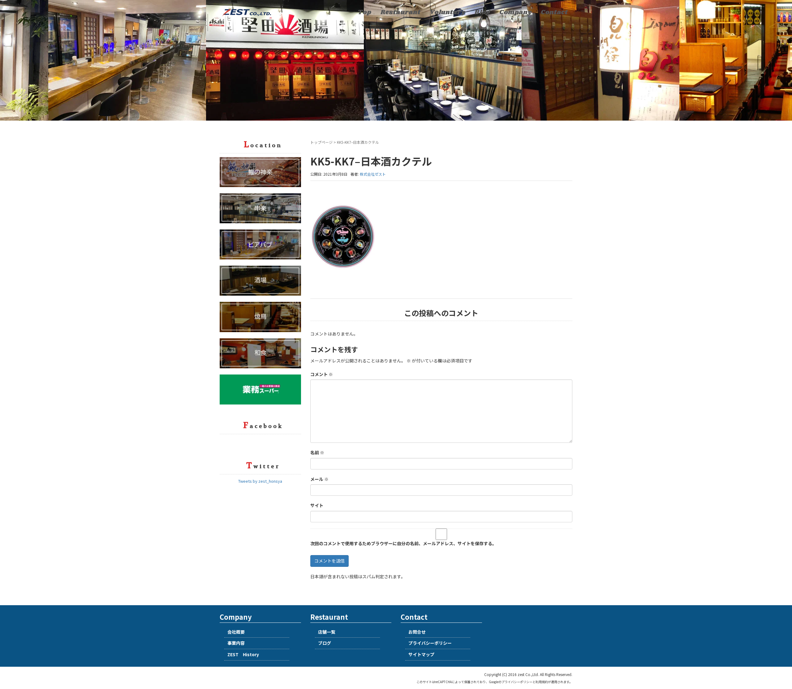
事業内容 (236, 643)
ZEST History (243, 654)
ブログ (324, 643)
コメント (321, 374)
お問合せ (417, 632)
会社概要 (236, 632)
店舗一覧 (326, 632)
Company (515, 12)
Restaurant (400, 12)
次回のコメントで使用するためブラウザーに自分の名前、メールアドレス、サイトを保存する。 (403, 543)
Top (364, 12)
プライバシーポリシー (430, 643)
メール (319, 479)
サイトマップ (421, 654)
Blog (482, 12)
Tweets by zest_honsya (260, 481)
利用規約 (542, 681)
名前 (317, 452)
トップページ (321, 142)
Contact (554, 12)
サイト (316, 505)
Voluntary (447, 12)
